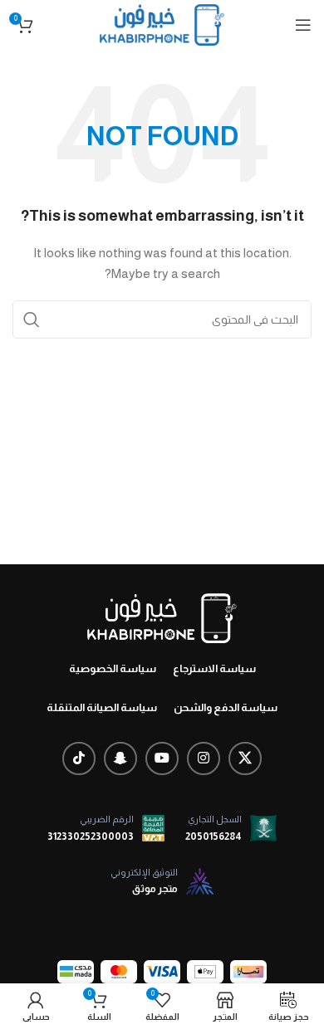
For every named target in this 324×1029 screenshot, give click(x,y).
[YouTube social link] (162, 758)
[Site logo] (162, 24)
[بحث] (31, 319)
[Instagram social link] (203, 758)
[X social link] (245, 758)
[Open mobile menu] (303, 24)
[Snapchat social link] (120, 758)
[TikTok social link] (79, 758)
